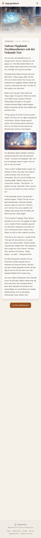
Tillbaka (7, 30)
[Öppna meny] (37, 3)
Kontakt (24, 531)
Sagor (9, 531)
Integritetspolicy (14, 533)
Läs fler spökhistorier (20, 305)
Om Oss (31, 531)
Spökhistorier (16, 531)
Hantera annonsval (26, 533)
